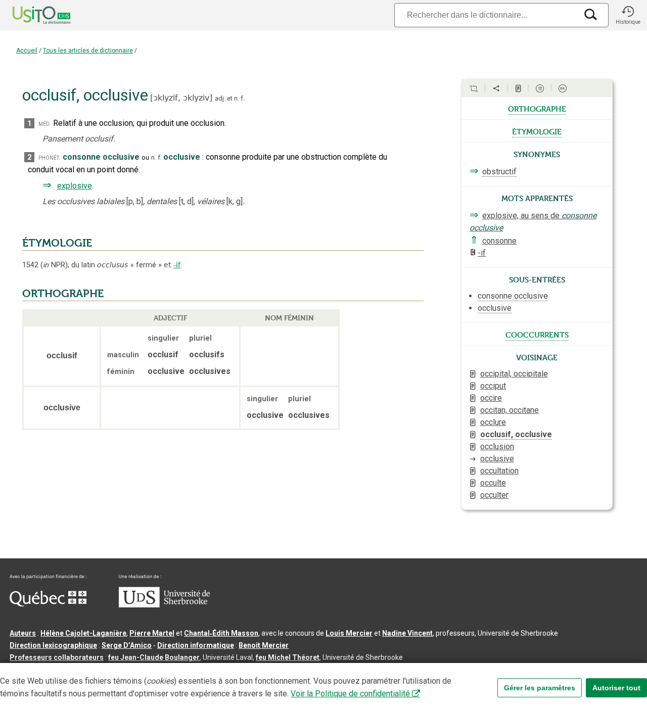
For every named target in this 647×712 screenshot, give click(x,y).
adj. (220, 98)
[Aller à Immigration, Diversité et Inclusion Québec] (48, 604)
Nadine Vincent (407, 633)
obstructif (499, 171)
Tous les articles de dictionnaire (88, 50)
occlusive (497, 458)
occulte (493, 483)
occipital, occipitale (514, 373)
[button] (628, 15)
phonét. (49, 157)
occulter (494, 495)
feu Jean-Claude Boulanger (154, 657)
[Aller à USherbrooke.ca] (164, 605)
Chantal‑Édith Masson (221, 633)
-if (176, 265)
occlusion (497, 446)
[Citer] (474, 88)
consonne (499, 241)
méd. (44, 123)
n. (236, 98)
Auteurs (23, 633)
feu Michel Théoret (287, 657)
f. (243, 98)
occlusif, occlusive (516, 434)
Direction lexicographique (53, 645)
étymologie (537, 131)
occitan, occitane (509, 410)
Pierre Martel (151, 633)
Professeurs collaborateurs (57, 657)
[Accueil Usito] (30, 15)
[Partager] (496, 88)
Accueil (26, 50)
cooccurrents (537, 334)
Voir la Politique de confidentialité (350, 693)
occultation (499, 471)
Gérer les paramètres (539, 688)
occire (491, 398)
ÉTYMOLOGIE (57, 243)
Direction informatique (195, 645)
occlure (493, 422)
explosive (74, 186)
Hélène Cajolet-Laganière (83, 633)
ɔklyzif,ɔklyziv (181, 98)
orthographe (537, 108)
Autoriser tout (616, 688)
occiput (493, 386)
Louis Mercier (349, 633)
